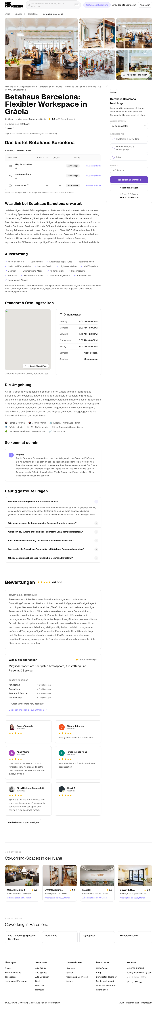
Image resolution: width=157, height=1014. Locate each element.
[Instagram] (132, 982)
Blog (98, 972)
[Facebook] (128, 982)
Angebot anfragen (129, 187)
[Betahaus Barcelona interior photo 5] (134, 65)
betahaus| (25, 124)
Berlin (38, 981)
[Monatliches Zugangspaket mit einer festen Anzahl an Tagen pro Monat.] (16, 168)
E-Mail (114, 165)
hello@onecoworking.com (139, 972)
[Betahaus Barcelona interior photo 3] (134, 33)
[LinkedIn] (141, 982)
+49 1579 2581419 (135, 968)
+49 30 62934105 (129, 197)
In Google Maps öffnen (37, 366)
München (39, 985)
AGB (121, 1002)
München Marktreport (106, 985)
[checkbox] (113, 139)
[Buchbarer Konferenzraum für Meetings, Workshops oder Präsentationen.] (16, 178)
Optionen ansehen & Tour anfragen (26, 709)
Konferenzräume (13, 972)
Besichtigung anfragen (129, 179)
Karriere (69, 981)
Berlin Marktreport (105, 981)
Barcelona (32, 14)
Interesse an (117, 134)
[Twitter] (136, 982)
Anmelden (145, 5)
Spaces (18, 14)
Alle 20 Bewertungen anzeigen (23, 822)
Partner (69, 972)
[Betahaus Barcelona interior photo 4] (97, 65)
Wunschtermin (118, 121)
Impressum (146, 1002)
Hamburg (39, 989)
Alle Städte (40, 968)
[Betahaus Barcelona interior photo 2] (97, 33)
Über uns (70, 968)
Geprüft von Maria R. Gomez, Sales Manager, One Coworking (31, 133)
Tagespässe (11, 976)
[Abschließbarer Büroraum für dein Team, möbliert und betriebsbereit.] (28, 185)
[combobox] (129, 126)
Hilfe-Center (102, 968)
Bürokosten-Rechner (106, 976)
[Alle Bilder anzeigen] (41, 49)
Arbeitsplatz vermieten (124, 5)
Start (7, 14)
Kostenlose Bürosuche (97, 5)
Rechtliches (102, 989)
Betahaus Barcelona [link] (53, 14)
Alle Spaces (41, 972)
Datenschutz (132, 1002)
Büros (8, 968)
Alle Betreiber (42, 976)
